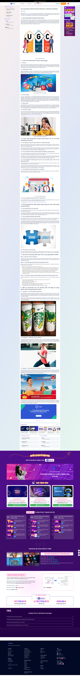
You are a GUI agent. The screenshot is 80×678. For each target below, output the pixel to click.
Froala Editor (42, 420)
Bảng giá (35, 3)
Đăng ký (64, 3)
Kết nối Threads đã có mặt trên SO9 (40, 1)
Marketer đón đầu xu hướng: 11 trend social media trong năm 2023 (36, 202)
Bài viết (40, 3)
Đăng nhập (58, 3)
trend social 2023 (28, 13)
